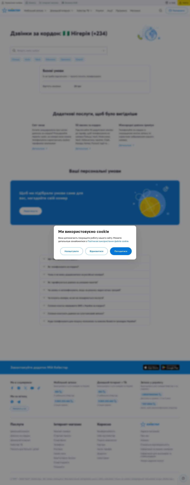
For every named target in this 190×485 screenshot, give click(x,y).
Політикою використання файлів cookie (108, 241)
